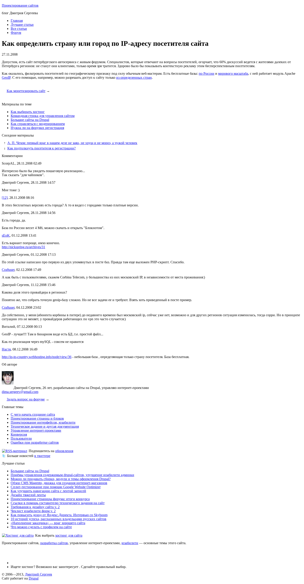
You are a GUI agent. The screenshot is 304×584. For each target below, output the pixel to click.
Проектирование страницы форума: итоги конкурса (50, 499)
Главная (17, 20)
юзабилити (130, 543)
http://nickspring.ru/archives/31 (23, 247)
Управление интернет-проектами (36, 430)
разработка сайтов (54, 543)
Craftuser (8, 270)
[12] (5, 197)
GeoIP (6, 77)
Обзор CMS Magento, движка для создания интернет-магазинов (59, 483)
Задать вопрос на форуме (26, 399)
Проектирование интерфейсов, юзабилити (43, 422)
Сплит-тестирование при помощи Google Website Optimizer (56, 487)
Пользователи (21, 438)
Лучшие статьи (22, 24)
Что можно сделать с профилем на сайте (41, 527)
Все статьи (19, 28)
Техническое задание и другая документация (45, 426)
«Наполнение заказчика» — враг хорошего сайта (48, 523)
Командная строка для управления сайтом (43, 116)
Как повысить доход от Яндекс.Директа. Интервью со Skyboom (59, 515)
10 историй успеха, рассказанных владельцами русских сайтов (58, 519)
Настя (6, 349)
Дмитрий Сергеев (38, 574)
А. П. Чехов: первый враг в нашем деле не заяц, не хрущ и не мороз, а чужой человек (72, 143)
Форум (16, 32)
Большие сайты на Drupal (30, 120)
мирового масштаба (233, 73)
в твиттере (42, 456)
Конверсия (19, 434)
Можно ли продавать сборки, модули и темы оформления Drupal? (61, 479)
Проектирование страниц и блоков (37, 418)
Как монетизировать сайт (26, 91)
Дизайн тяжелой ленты (28, 495)
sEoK (6, 235)
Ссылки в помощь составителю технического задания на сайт (58, 503)
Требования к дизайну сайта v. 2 (35, 507)
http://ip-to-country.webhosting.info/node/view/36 (36, 357)
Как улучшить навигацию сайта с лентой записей (48, 491)
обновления (64, 451)
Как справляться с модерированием (38, 124)
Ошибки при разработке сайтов (35, 442)
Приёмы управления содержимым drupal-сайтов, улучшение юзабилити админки (72, 475)
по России (206, 73)
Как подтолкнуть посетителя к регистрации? (41, 148)
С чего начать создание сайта (33, 414)
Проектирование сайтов (20, 5)
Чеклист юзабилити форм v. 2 (33, 511)
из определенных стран (134, 77)
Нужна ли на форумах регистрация (37, 128)
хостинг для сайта (68, 535)
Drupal (34, 578)
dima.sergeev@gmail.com (20, 392)
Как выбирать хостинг (28, 112)
